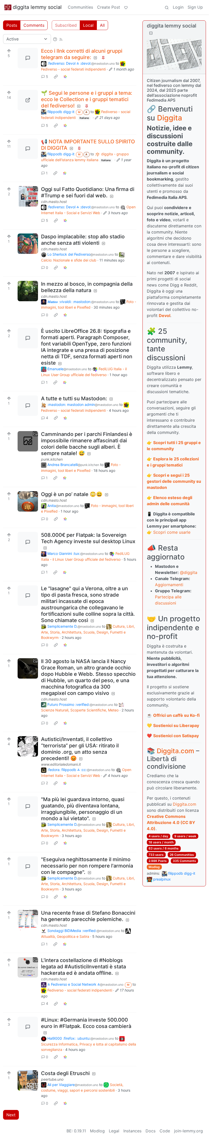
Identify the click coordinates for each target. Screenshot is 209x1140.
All (102, 25)
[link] (55, 76)
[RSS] (61, 39)
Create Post (108, 7)
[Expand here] (28, 196)
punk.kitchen (52, 459)
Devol (164, 315)
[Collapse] (151, 33)
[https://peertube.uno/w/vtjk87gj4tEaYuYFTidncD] (28, 1080)
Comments (33, 25)
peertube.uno (52, 1079)
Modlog (154, 867)
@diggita (188, 572)
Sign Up (195, 7)
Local (88, 25)
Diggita (169, 117)
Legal (114, 1130)
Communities (80, 7)
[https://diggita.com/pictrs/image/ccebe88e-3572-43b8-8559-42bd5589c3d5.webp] (28, 100)
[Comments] (28, 58)
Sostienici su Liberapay (176, 725)
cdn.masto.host (54, 201)
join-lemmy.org (188, 1130)
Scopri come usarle (171, 532)
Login (178, 7)
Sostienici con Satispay (176, 735)
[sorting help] (55, 39)
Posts (11, 25)
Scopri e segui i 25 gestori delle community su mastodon (174, 481)
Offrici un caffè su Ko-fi (176, 715)
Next (11, 1114)
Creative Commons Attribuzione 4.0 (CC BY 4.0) (171, 822)
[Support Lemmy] (126, 7)
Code (165, 1130)
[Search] (167, 7)
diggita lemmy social (37, 7)
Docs (150, 1130)
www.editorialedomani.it (61, 764)
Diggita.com (175, 751)
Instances (132, 1130)
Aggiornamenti (169, 584)
